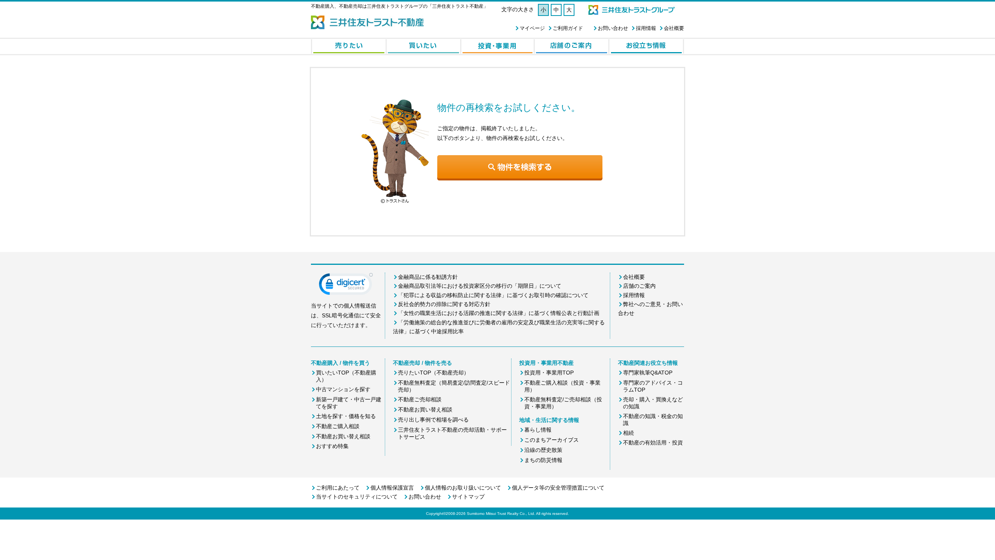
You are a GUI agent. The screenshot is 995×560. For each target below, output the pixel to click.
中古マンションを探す (343, 389)
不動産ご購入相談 (338, 426)
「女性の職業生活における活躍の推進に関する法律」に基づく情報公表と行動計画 (498, 313)
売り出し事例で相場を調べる (433, 419)
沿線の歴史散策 (543, 450)
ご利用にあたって (338, 488)
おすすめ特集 (332, 446)
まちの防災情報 (543, 460)
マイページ (532, 28)
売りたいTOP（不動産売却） (433, 372)
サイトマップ (468, 497)
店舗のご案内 (639, 286)
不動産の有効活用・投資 (653, 442)
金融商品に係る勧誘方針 (428, 277)
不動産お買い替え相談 (343, 436)
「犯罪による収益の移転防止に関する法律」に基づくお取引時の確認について (493, 295)
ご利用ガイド (568, 28)
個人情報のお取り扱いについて (463, 488)
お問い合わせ (613, 28)
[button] (346, 286)
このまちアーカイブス (551, 440)
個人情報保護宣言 (392, 488)
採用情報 (646, 28)
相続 (628, 433)
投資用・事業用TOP (549, 372)
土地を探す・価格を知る (346, 416)
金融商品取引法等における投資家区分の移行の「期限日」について (479, 286)
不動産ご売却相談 (420, 399)
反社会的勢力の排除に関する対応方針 (444, 304)
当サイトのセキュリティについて (357, 497)
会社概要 (674, 28)
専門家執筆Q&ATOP (647, 372)
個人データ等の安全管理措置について (558, 488)
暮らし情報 (538, 430)
